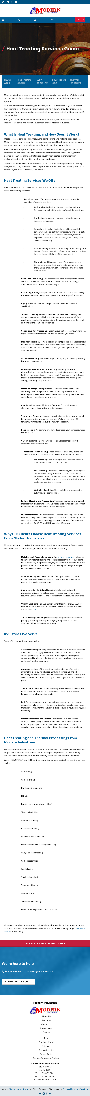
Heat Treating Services (24, 81)
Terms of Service (46, 1050)
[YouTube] (16, 2)
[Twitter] (3, 2)
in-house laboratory (66, 557)
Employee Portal (46, 1042)
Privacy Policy (46, 1054)
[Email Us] (35, 19)
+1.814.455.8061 (47, 1073)
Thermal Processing (75, 81)
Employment (46, 1028)
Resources (46, 1020)
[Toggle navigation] (3, 19)
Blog (46, 1038)
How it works (7, 81)
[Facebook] (11, 2)
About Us (46, 1016)
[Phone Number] (19, 19)
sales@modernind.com (45, 1079)
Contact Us (46, 1024)
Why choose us (42, 81)
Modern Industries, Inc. (19, 1089)
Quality (46, 1032)
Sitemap (46, 1046)
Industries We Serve (59, 81)
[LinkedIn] (44, 1093)
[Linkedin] (8, 2)
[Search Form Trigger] (52, 19)
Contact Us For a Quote (18, 981)
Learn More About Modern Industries (45, 943)
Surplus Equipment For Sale (46, 1058)
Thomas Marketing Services (75, 1089)
